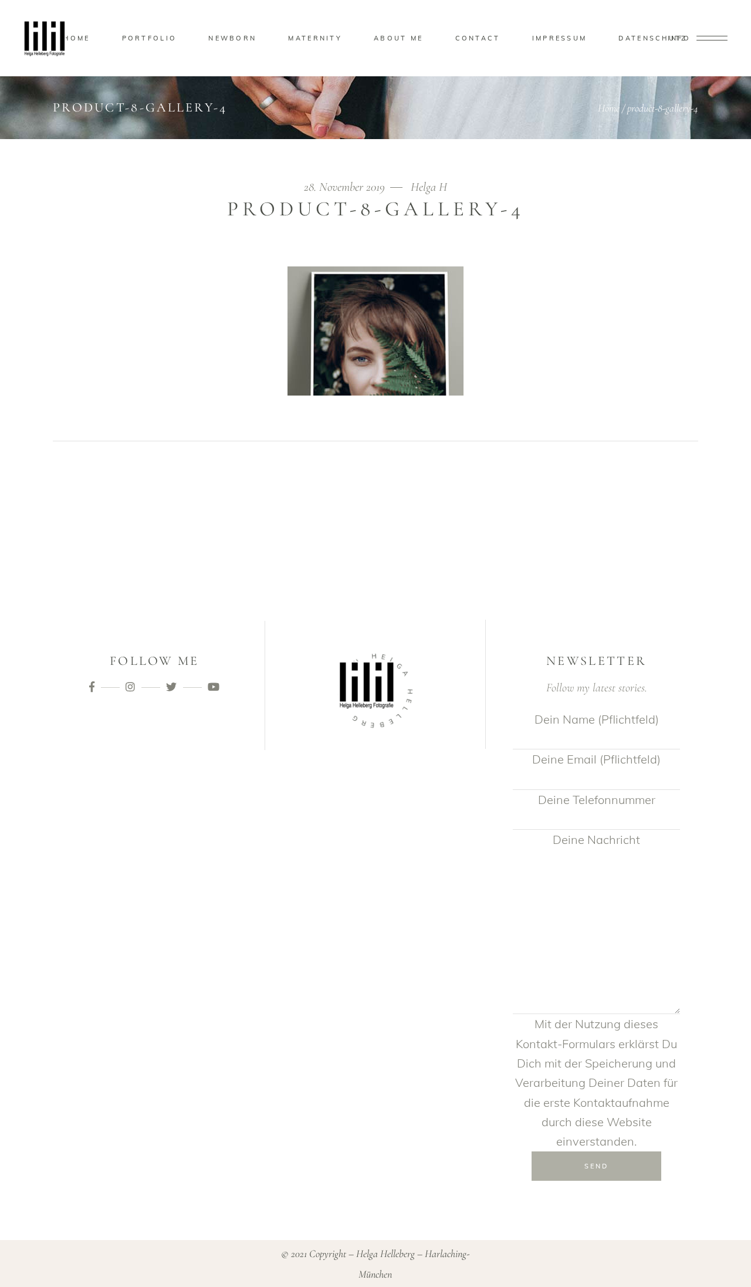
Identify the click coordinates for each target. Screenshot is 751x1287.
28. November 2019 (346, 187)
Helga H (429, 187)
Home (609, 108)
